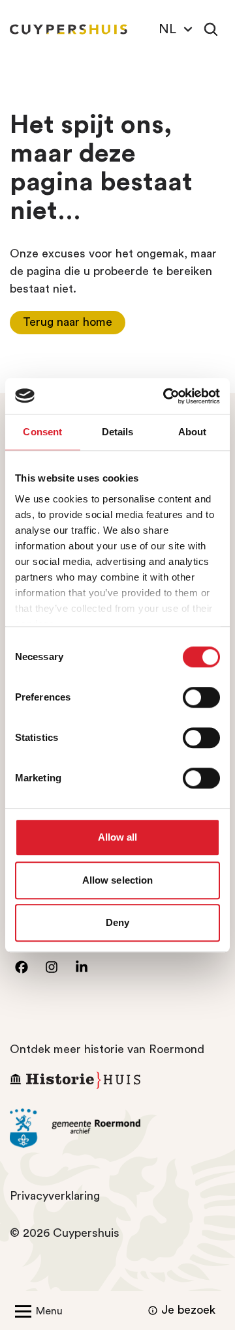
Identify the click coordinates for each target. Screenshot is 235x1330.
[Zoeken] (210, 29)
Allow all (118, 837)
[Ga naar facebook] (21, 967)
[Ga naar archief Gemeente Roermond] (117, 1128)
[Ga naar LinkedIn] (81, 967)
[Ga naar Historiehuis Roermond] (117, 1080)
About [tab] (192, 431)
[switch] (201, 697)
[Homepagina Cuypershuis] (68, 29)
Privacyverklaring (55, 1196)
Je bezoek (188, 1310)
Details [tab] (118, 431)
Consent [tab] (42, 431)
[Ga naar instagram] (51, 967)
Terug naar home (67, 322)
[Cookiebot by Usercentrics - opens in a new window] (166, 396)
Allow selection (117, 880)
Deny (117, 922)
